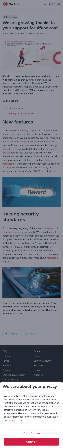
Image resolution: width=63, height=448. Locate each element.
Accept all (31, 441)
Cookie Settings (31, 433)
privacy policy (15, 420)
